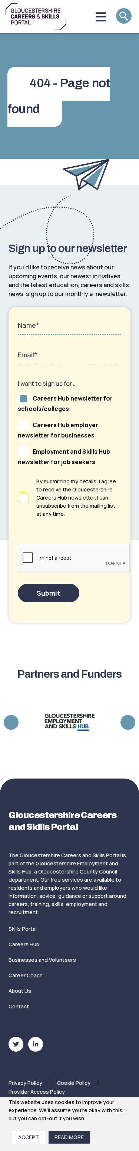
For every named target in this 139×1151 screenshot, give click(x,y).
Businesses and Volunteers (42, 959)
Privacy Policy (25, 1082)
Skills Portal (23, 928)
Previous (11, 722)
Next (127, 722)
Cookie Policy (73, 1082)
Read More (69, 1137)
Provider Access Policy (37, 1091)
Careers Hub (24, 944)
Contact (19, 1006)
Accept (28, 1137)
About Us (20, 990)
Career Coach (26, 975)
